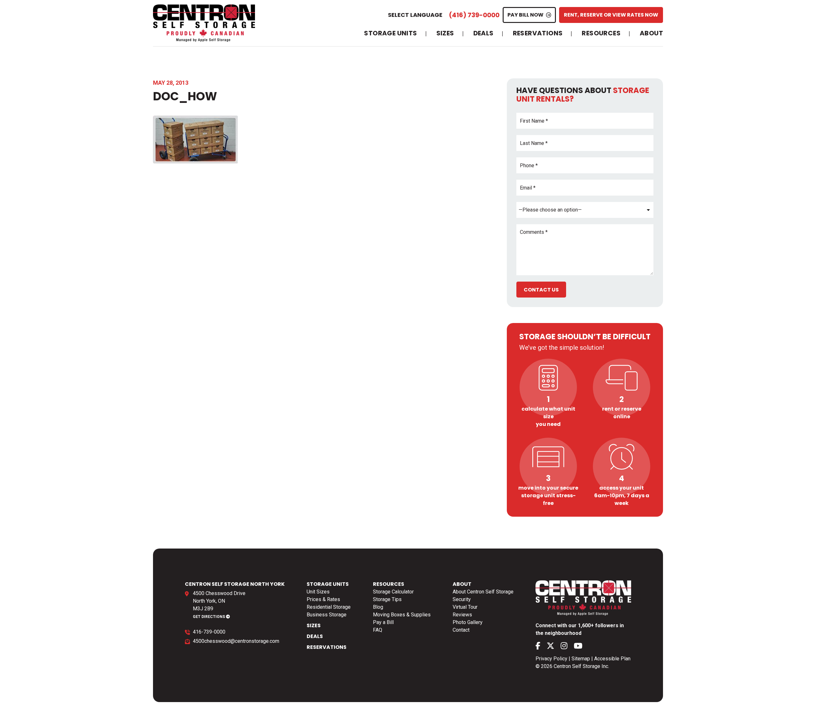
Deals (483, 33)
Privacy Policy (551, 659)
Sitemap (581, 659)
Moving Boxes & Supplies (402, 615)
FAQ (377, 630)
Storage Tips (387, 599)
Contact (461, 630)
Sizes (445, 33)
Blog (378, 607)
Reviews (462, 615)
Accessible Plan (612, 659)
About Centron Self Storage (483, 592)
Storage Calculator (393, 592)
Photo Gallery (468, 622)
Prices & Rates (323, 599)
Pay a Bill (383, 622)
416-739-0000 (209, 632)
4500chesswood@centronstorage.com (236, 641)
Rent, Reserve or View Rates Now (611, 14)
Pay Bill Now (525, 14)
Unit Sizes (318, 592)
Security (462, 599)
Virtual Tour (465, 607)
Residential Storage (329, 607)
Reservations (538, 33)
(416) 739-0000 (474, 15)
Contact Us (541, 289)
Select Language (415, 15)
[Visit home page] (204, 23)
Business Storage (326, 615)
